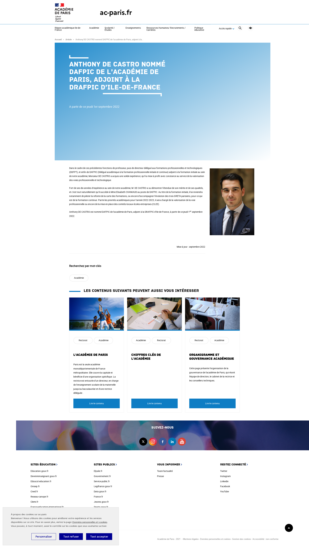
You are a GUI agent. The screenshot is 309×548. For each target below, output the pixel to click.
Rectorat (83, 340)
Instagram (225, 476)
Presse (160, 476)
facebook (163, 442)
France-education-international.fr (47, 506)
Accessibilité (250, 28)
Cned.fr (34, 491)
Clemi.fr (34, 501)
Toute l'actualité (165, 470)
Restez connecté (233, 464)
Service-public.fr (102, 481)
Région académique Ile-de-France (68, 29)
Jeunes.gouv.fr (101, 501)
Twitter (223, 470)
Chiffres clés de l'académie (146, 357)
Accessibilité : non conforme (265, 539)
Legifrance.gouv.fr (103, 486)
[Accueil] (71, 12)
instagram (153, 442)
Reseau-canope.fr (39, 496)
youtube (182, 442)
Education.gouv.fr (39, 470)
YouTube (224, 491)
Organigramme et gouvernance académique (211, 357)
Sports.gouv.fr (101, 506)
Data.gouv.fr (100, 491)
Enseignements (133, 28)
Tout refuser (71, 537)
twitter (143, 442)
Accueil (58, 39)
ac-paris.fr (116, 12)
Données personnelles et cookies (89, 522)
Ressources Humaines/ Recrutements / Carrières (166, 29)
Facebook (225, 486)
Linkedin (224, 481)
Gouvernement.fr (102, 476)
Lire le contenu (96, 403)
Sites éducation (43, 464)
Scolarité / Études (110, 29)
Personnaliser (43, 537)
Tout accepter (99, 537)
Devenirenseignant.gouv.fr (44, 476)
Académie (94, 28)
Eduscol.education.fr (41, 481)
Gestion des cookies (241, 539)
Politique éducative (199, 29)
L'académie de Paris (90, 355)
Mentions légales (191, 539)
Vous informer (168, 464)
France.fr (98, 496)
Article (69, 39)
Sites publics (104, 464)
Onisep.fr (35, 486)
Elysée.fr (98, 470)
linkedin (172, 442)
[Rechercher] (240, 28)
